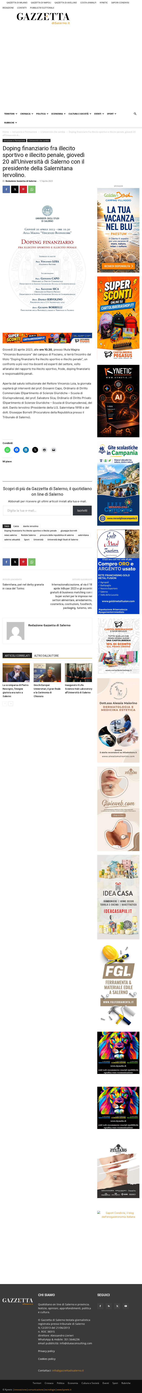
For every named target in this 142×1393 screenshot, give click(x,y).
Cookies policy (46, 1359)
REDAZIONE (8, 7)
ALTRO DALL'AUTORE (46, 655)
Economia (57, 113)
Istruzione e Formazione (24, 131)
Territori (9, 113)
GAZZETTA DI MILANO (17, 2)
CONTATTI (22, 7)
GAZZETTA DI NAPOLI (41, 2)
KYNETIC (104, 2)
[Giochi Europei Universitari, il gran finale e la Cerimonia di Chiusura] (47, 672)
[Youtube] (126, 1306)
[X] (14, 189)
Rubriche (9, 122)
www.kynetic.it (64, 1389)
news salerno (10, 535)
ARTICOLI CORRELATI (17, 655)
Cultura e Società (79, 113)
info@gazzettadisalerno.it (68, 1370)
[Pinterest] (23, 189)
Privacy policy (46, 1351)
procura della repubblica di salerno (57, 535)
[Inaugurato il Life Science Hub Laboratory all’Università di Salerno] (78, 672)
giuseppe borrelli (69, 530)
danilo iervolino (30, 526)
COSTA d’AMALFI (88, 2)
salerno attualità (12, 539)
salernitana (83, 535)
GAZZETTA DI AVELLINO (66, 2)
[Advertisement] (51, 38)
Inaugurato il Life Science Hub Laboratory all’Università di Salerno (78, 689)
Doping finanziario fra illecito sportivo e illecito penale (30, 530)
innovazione (20, 1389)
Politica (41, 113)
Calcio (16, 526)
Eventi (97, 113)
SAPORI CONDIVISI (120, 2)
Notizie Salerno (28, 535)
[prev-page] (5, 703)
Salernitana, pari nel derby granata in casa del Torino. (23, 586)
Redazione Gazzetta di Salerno (21, 181)
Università (38, 539)
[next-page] (11, 703)
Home (6, 131)
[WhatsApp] (32, 189)
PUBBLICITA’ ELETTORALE (42, 7)
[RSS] (109, 1306)
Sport (110, 113)
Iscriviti (82, 510)
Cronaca (25, 113)
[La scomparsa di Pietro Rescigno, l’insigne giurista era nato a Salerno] (16, 672)
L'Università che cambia (53, 131)
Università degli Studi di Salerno (62, 539)
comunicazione (35, 1389)
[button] (135, 114)
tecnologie (50, 1389)
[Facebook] (6, 189)
